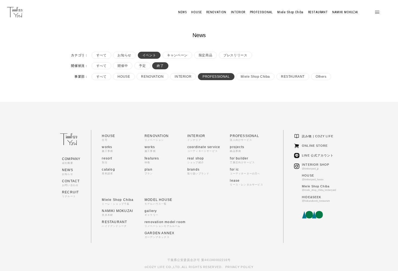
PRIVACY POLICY (239, 267)
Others (321, 77)
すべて (101, 55)
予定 (142, 66)
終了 (160, 66)
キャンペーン (177, 55)
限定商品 (205, 55)
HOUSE (124, 77)
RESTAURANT (293, 77)
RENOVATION (152, 77)
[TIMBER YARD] (15, 12)
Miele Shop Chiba (255, 77)
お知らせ (124, 55)
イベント (149, 55)
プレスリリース (235, 55)
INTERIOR (183, 77)
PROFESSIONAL (216, 77)
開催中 (123, 66)
